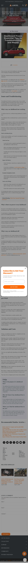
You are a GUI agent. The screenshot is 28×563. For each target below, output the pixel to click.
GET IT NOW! (14, 287)
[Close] (25, 268)
